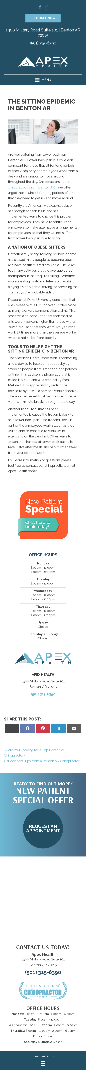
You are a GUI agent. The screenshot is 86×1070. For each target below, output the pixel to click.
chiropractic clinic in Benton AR (31, 187)
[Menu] (43, 1063)
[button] (43, 828)
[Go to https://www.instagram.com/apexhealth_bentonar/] (46, 8)
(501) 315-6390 (43, 43)
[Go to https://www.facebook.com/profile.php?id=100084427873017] (40, 8)
